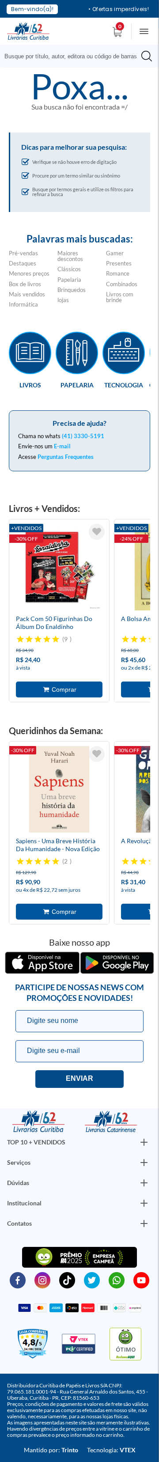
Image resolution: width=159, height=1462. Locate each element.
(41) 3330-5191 (83, 435)
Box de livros (25, 284)
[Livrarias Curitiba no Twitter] (92, 1279)
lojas (63, 299)
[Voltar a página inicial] (28, 30)
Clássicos (69, 269)
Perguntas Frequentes (66, 456)
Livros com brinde (119, 297)
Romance (117, 273)
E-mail (62, 446)
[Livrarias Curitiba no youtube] (141, 1279)
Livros (30, 384)
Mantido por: (51, 1450)
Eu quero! (79, 1079)
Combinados (121, 284)
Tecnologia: (111, 1450)
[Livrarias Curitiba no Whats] (117, 1279)
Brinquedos (71, 289)
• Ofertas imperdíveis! (118, 9)
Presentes (119, 263)
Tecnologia (123, 384)
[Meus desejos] (97, 532)
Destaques (22, 263)
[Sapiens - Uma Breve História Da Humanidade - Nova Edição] (59, 790)
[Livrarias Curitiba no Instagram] (42, 1279)
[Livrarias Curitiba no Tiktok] (67, 1279)
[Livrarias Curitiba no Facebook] (18, 1279)
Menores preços (29, 273)
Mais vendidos (27, 294)
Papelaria (69, 279)
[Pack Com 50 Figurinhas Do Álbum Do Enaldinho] (59, 568)
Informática (23, 304)
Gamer (115, 253)
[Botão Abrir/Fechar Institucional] (144, 1142)
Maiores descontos (70, 256)
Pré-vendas (23, 253)
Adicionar (59, 689)
